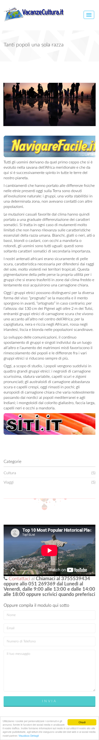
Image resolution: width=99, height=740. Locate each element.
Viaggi (49, 482)
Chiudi (82, 722)
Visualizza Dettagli (29, 735)
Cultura (49, 473)
